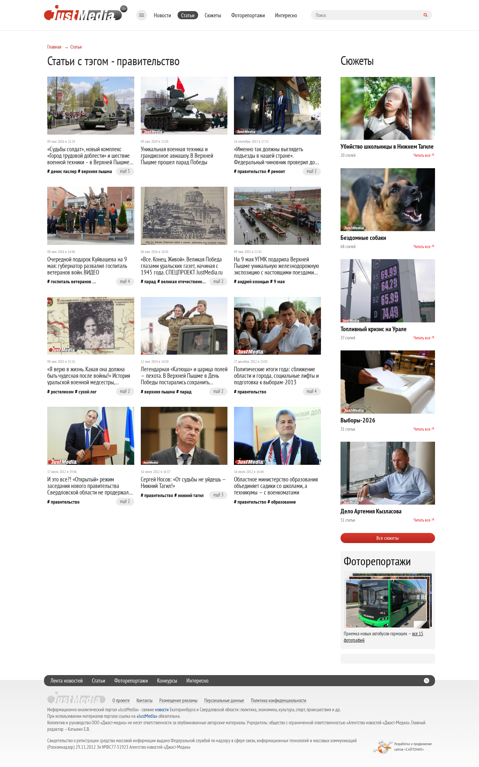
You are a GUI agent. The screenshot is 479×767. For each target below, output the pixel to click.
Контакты (144, 700)
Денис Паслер (64, 171)
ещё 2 (312, 171)
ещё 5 (125, 171)
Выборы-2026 (358, 420)
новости (162, 709)
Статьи (188, 15)
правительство (252, 171)
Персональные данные (224, 700)
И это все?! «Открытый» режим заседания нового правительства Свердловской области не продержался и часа (90, 489)
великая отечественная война (183, 281)
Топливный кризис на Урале (374, 329)
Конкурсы (167, 680)
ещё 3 (218, 495)
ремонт (278, 171)
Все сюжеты (387, 538)
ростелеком (62, 391)
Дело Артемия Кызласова (371, 511)
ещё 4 (125, 281)
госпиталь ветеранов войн (73, 281)
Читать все (422, 155)
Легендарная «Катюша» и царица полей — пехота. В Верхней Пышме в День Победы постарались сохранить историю (184, 378)
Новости (162, 15)
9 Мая (279, 281)
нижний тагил (191, 495)
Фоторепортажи (248, 15)
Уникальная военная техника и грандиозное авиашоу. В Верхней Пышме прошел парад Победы (177, 155)
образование (283, 501)
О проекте (121, 700)
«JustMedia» (147, 716)
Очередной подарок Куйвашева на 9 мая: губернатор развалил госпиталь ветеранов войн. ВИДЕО (87, 265)
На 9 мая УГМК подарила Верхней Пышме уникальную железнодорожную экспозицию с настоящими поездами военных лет (276, 269)
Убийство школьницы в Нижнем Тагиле (387, 146)
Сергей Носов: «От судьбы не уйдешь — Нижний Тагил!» (183, 482)
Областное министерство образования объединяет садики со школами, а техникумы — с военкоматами (276, 485)
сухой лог (87, 391)
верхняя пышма (96, 171)
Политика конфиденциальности (278, 700)
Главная (54, 46)
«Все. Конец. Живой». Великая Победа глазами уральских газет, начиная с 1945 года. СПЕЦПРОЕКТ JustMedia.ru (182, 265)
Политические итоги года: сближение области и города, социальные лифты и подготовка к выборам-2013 (276, 375)
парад (150, 281)
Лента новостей (67, 680)
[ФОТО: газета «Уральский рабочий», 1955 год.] (184, 216)
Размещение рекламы (178, 700)
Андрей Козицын (253, 281)
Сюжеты (213, 15)
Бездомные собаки (363, 237)
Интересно (286, 15)
